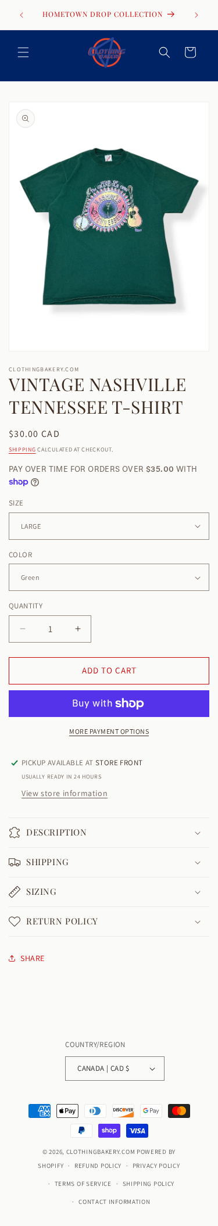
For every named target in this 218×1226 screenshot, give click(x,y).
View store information (65, 793)
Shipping (22, 449)
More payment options (109, 731)
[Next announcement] (196, 15)
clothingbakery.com (100, 1152)
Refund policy (97, 1166)
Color (20, 555)
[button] (23, 52)
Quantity (25, 606)
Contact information (114, 1202)
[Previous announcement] (21, 15)
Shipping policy (149, 1184)
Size (16, 503)
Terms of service (83, 1184)
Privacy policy (156, 1166)
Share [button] (32, 958)
